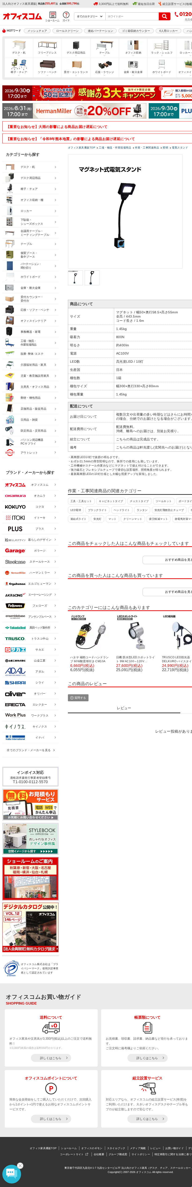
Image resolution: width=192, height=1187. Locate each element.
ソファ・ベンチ (47, 72)
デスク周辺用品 (76, 52)
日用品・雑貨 (29, 419)
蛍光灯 (97, 519)
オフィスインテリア (33, 320)
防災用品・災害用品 (33, 430)
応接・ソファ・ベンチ (35, 309)
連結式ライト (78, 519)
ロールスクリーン (67, 31)
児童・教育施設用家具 (35, 375)
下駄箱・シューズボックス (32, 221)
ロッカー (26, 211)
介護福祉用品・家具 (33, 364)
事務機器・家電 (31, 331)
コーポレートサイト (72, 1154)
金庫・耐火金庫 (133, 72)
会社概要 (99, 1154)
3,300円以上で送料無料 (114, 4)
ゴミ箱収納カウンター (136, 31)
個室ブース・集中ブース (29, 255)
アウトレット (29, 452)
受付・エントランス (76, 72)
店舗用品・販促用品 (33, 408)
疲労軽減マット (158, 519)
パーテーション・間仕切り (31, 266)
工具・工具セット (81, 501)
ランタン (142, 510)
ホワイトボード (161, 72)
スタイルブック (116, 1148)
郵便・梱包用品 (31, 397)
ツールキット (164, 501)
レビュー (155, 1148)
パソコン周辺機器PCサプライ (32, 441)
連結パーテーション (100, 31)
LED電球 (75, 510)
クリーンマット (132, 519)
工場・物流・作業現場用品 (28, 343)
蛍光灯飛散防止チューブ (169, 510)
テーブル (104, 52)
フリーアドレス (47, 52)
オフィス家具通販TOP (43, 1148)
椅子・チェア (19, 72)
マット (112, 519)
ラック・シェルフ (162, 52)
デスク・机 (19, 52)
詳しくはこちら (50, 1058)
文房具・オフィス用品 (35, 386)
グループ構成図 (118, 1154)
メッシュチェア (37, 31)
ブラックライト (97, 510)
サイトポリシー (141, 1154)
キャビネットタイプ (111, 501)
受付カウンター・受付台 (32, 299)
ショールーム (69, 1148)
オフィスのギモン (91, 1148)
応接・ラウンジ (104, 72)
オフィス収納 (133, 52)
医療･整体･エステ (32, 353)
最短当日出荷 (146, 4)
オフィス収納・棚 (32, 200)
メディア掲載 (138, 1148)
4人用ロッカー (168, 31)
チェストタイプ (139, 501)
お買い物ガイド (174, 1148)
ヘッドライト (122, 510)
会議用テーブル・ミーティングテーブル (35, 233)
